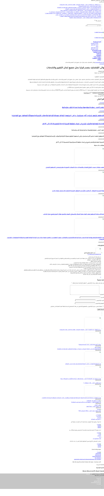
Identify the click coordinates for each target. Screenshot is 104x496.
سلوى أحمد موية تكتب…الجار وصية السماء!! (90, 6)
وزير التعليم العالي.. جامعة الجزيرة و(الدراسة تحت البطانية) (86, 402)
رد (100, 277)
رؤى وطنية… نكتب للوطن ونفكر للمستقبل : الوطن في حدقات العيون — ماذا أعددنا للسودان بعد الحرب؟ (75, 12)
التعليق (102, 294)
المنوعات (98, 55)
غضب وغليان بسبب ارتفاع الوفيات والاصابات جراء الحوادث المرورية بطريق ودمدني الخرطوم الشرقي (75, 167)
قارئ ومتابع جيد (97, 438)
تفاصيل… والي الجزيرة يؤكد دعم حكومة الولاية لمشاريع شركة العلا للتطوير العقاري (80, 16)
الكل (97, 46)
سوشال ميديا (97, 56)
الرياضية (99, 53)
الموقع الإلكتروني (99, 303)
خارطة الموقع (97, 481)
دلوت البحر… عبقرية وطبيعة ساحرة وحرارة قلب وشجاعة (83, 108)
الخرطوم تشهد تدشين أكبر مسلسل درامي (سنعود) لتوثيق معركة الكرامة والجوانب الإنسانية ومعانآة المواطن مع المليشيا (58, 116)
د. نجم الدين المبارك (96, 419)
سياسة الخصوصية (96, 482)
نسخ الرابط (86, 93)
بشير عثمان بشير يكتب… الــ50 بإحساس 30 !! (90, 411)
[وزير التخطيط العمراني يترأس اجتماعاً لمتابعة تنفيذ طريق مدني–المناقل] (92, 362)
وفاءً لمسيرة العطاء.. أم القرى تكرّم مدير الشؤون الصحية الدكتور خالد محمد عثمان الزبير (78, 191)
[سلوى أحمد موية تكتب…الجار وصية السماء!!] (92, 343)
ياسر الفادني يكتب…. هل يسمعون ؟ (92, 383)
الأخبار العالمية (97, 52)
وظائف (99, 60)
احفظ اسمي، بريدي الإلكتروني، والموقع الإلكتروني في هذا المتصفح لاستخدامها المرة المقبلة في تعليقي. (76, 306)
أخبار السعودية (97, 42)
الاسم (102, 297)
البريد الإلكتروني (100, 300)
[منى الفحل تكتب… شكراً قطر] (97, 405)
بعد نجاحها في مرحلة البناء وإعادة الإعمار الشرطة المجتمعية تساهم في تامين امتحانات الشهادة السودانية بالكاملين (71, 398)
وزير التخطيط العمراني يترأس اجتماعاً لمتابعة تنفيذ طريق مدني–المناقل (83, 9)
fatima (99, 427)
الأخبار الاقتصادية (96, 50)
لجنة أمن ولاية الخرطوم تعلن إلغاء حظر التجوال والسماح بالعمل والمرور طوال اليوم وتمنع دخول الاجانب (73, 214)
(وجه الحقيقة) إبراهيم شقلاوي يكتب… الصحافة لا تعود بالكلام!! (85, 17)
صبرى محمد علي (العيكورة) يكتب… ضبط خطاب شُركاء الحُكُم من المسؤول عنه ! (80, 10)
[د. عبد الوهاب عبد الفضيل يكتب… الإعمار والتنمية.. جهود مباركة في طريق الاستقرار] (92, 328)
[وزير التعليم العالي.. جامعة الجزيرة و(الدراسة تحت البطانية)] (94, 400)
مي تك (88, 474)
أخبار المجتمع (94, 45)
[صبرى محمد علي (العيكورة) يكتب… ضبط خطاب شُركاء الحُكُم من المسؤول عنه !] (92, 377)
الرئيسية (102, 62)
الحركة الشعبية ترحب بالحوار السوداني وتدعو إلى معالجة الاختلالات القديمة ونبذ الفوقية (79, 7)
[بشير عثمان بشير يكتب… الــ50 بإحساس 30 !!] (99, 409)
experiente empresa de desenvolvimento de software (87, 459)
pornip (99, 447)
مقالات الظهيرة (97, 58)
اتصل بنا (99, 484)
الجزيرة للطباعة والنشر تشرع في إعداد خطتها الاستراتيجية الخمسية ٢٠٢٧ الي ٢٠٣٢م (73, 124)
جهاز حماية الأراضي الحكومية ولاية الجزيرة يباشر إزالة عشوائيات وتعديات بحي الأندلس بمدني (78, 15)
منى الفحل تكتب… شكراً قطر (93, 406)
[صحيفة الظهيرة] (99, 32)
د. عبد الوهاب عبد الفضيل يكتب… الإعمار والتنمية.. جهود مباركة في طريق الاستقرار (80, 4)
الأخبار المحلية (94, 43)
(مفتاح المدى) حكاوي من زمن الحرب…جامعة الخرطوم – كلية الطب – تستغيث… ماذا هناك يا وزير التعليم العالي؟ (73, 13)
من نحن (99, 479)
